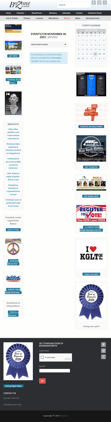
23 (79, 54)
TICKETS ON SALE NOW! (91, 126)
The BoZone (19, 5)
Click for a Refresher (13, 313)
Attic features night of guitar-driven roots (13, 176)
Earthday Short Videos (14, 81)
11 (87, 45)
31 (99, 36)
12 (91, 45)
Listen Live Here (91, 274)
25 (87, 54)
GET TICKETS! (91, 167)
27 (83, 36)
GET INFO (13, 56)
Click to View (13, 229)
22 (104, 49)
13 (95, 45)
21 (100, 49)
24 (83, 54)
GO (42, 381)
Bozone (64, 416)
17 (83, 49)
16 (78, 49)
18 (87, 49)
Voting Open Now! (13, 386)
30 (95, 36)
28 (87, 36)
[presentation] (55, 357)
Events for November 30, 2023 (48, 35)
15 (104, 45)
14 (100, 45)
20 (95, 49)
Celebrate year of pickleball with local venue (13, 203)
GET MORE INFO (91, 196)
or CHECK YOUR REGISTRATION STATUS (90, 229)
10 (83, 45)
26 (78, 36)
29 (91, 36)
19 (91, 49)
